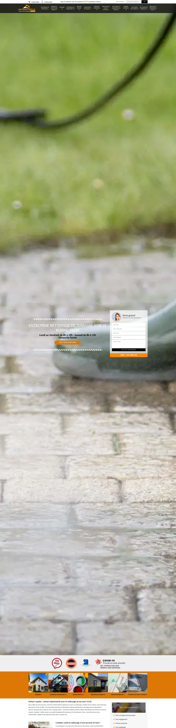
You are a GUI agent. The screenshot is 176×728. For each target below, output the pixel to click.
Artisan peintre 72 (79, 8)
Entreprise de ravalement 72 (70, 8)
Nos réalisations (67, 342)
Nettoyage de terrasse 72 (144, 8)
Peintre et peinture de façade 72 (54, 8)
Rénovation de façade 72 (87, 8)
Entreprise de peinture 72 (45, 8)
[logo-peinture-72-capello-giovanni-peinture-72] (26, 8)
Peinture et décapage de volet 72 (153, 8)
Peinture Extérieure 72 (97, 8)
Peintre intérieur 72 (126, 8)
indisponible (35, 2)
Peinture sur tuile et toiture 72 (106, 8)
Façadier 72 (62, 8)
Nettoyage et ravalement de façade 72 (116, 8)
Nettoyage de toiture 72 (134, 8)
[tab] (88, 364)
